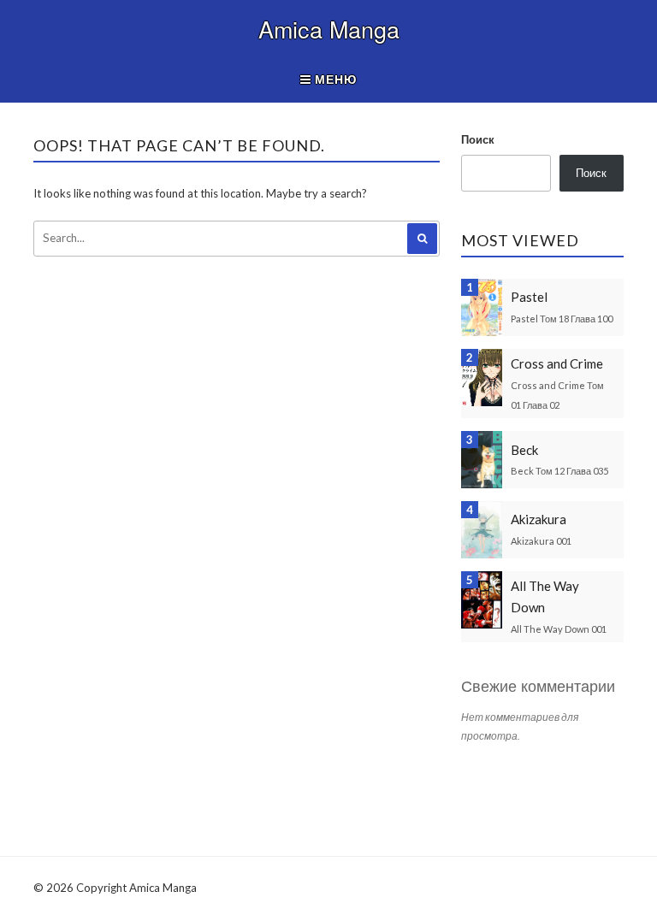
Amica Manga (329, 29)
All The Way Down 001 (559, 629)
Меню (334, 79)
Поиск (477, 139)
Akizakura (538, 519)
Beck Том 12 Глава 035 (559, 470)
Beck (524, 450)
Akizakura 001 (541, 540)
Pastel (529, 296)
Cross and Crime (557, 363)
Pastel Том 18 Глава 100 (562, 318)
